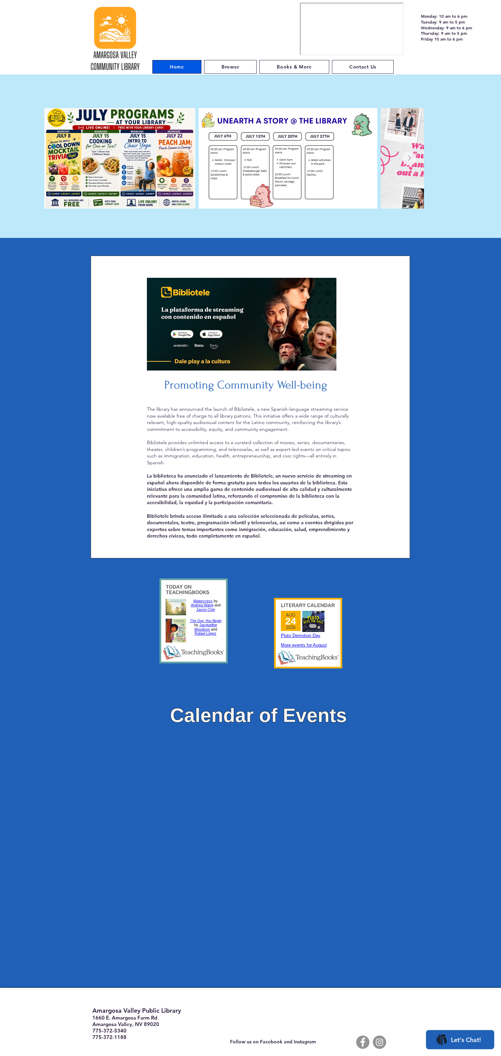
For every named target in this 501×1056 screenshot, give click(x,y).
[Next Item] (409, 158)
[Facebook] (362, 1042)
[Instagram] (379, 1042)
